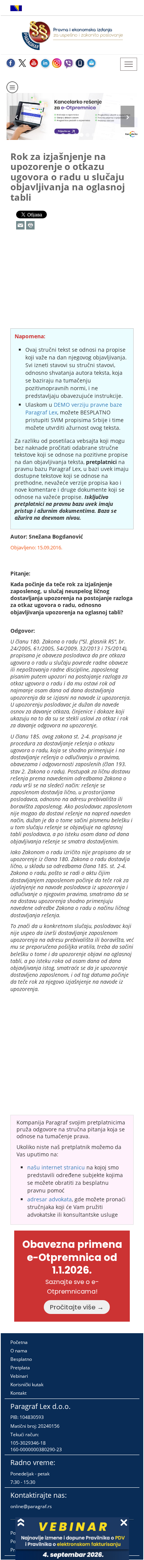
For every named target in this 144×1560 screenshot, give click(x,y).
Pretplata (20, 1367)
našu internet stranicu (56, 1167)
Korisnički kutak (26, 1384)
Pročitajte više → (77, 1307)
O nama (18, 1350)
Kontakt (18, 1393)
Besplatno (21, 1359)
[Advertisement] (72, 288)
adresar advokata (49, 1199)
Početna (19, 1342)
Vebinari (19, 1376)
